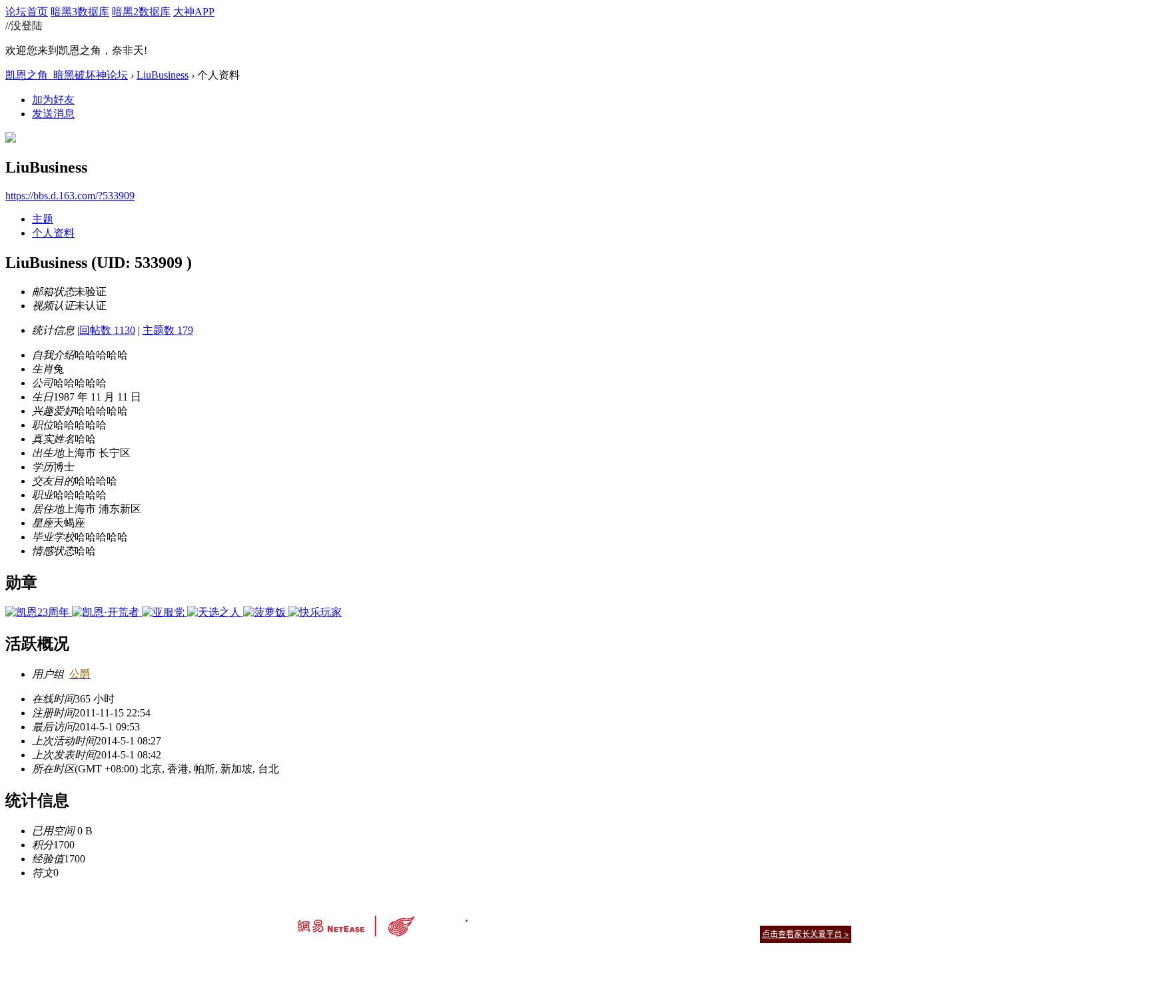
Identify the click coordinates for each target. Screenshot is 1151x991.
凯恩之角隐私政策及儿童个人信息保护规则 (656, 917)
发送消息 (53, 113)
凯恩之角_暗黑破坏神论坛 (66, 75)
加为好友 (53, 99)
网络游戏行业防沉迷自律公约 (670, 933)
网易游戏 (755, 917)
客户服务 (556, 917)
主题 (42, 219)
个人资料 (53, 233)
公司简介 (516, 917)
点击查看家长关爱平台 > (805, 934)
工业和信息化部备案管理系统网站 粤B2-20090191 (483, 957)
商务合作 (795, 917)
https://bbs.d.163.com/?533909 (70, 195)
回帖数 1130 (107, 330)
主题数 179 (168, 330)
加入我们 (835, 917)
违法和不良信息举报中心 (342, 957)
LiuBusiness (163, 75)
